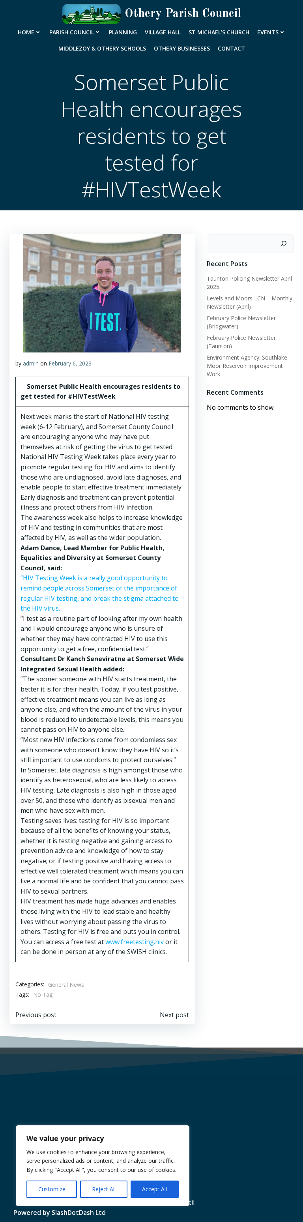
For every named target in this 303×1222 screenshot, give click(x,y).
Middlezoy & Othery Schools (102, 48)
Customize (51, 1189)
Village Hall (163, 32)
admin (31, 363)
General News (66, 984)
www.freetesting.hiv (134, 941)
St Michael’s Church (219, 32)
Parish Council (71, 32)
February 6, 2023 (70, 363)
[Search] (283, 243)
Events (268, 32)
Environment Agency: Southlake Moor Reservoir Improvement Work (247, 366)
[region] (102, 1165)
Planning (123, 32)
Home (26, 32)
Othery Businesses (182, 48)
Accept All (154, 1189)
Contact (231, 48)
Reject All (104, 1189)
